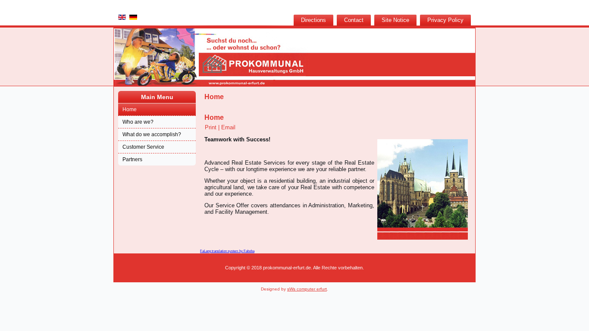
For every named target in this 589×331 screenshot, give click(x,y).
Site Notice (395, 20)
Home (129, 109)
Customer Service (143, 147)
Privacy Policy (445, 20)
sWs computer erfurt (307, 289)
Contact (353, 20)
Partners (132, 159)
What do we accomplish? (151, 134)
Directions (313, 20)
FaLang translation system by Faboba (227, 251)
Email (228, 127)
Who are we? (138, 122)
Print (211, 127)
